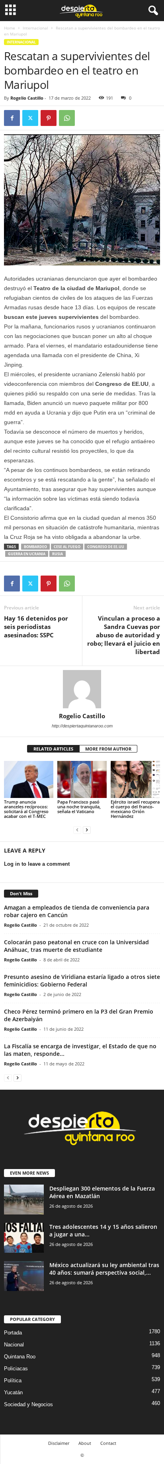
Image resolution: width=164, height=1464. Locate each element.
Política (12, 1380)
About (84, 1443)
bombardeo (35, 546)
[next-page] (87, 829)
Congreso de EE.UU (105, 546)
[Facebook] (12, 118)
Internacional (35, 28)
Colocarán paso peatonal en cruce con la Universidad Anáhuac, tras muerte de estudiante (76, 945)
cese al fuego (67, 546)
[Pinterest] (49, 118)
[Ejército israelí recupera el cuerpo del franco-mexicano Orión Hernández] (135, 779)
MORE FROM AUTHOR (108, 749)
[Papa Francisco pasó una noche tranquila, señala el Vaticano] (82, 779)
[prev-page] (77, 829)
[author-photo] (82, 689)
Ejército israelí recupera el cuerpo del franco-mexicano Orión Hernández (135, 809)
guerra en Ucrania (26, 553)
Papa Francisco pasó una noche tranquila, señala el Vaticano (79, 806)
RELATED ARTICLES (53, 749)
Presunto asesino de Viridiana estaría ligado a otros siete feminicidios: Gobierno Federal (82, 980)
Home (9, 28)
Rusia (57, 553)
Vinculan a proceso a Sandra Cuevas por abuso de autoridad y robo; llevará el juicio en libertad (123, 635)
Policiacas (16, 1369)
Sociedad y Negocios (28, 1404)
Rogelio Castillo (26, 98)
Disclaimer (58, 1443)
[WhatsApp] (67, 118)
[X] (30, 118)
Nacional (14, 1345)
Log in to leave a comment (37, 864)
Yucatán (13, 1392)
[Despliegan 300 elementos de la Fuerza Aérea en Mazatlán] (24, 1199)
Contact (108, 1443)
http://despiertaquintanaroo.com (82, 725)
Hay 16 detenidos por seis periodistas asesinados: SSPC (36, 626)
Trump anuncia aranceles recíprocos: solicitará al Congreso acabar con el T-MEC (26, 809)
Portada (13, 1333)
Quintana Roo (19, 1357)
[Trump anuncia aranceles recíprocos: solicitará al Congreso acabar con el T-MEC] (28, 779)
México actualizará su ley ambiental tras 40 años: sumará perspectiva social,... (104, 1268)
